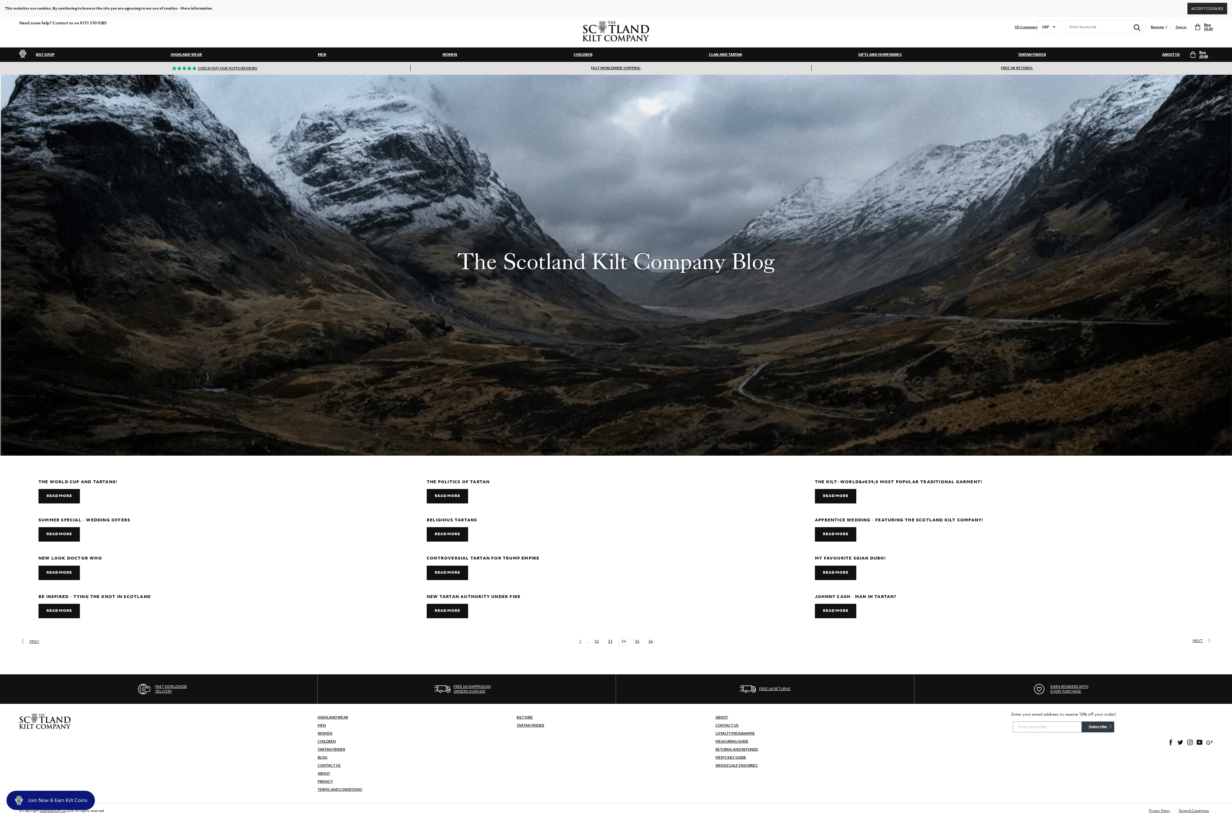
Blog (322, 757)
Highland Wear (186, 54)
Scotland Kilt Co (52, 810)
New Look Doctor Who (70, 558)
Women (449, 54)
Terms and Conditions (340, 789)
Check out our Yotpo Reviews (227, 68)
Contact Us (329, 765)
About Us (1171, 54)
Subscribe (1098, 727)
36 (650, 641)
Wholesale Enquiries (736, 765)
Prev (34, 641)
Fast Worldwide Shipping (615, 68)
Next (1198, 640)
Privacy (325, 781)
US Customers (1026, 27)
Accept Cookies (1207, 8)
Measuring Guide (732, 741)
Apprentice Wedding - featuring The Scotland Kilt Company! (899, 520)
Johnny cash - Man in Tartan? (856, 596)
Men (322, 54)
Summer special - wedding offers (84, 520)
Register (1157, 27)
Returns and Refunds (736, 749)
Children (583, 54)
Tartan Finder (1032, 54)
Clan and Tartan (725, 54)
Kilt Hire (525, 717)
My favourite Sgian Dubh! (850, 558)
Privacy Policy (1159, 810)
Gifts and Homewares (880, 54)
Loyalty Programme (735, 733)
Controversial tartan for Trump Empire (483, 558)
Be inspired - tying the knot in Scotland (94, 596)
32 (597, 641)
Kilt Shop (45, 54)
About (324, 773)
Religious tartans (452, 520)
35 (637, 641)
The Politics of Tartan (458, 482)
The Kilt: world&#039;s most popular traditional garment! (898, 482)
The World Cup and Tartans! (77, 482)
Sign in (1181, 27)
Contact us (727, 725)
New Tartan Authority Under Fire (473, 596)
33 (610, 641)
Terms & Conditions (1193, 810)
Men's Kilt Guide (730, 757)
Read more (59, 495)
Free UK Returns (1017, 68)
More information (196, 8)
